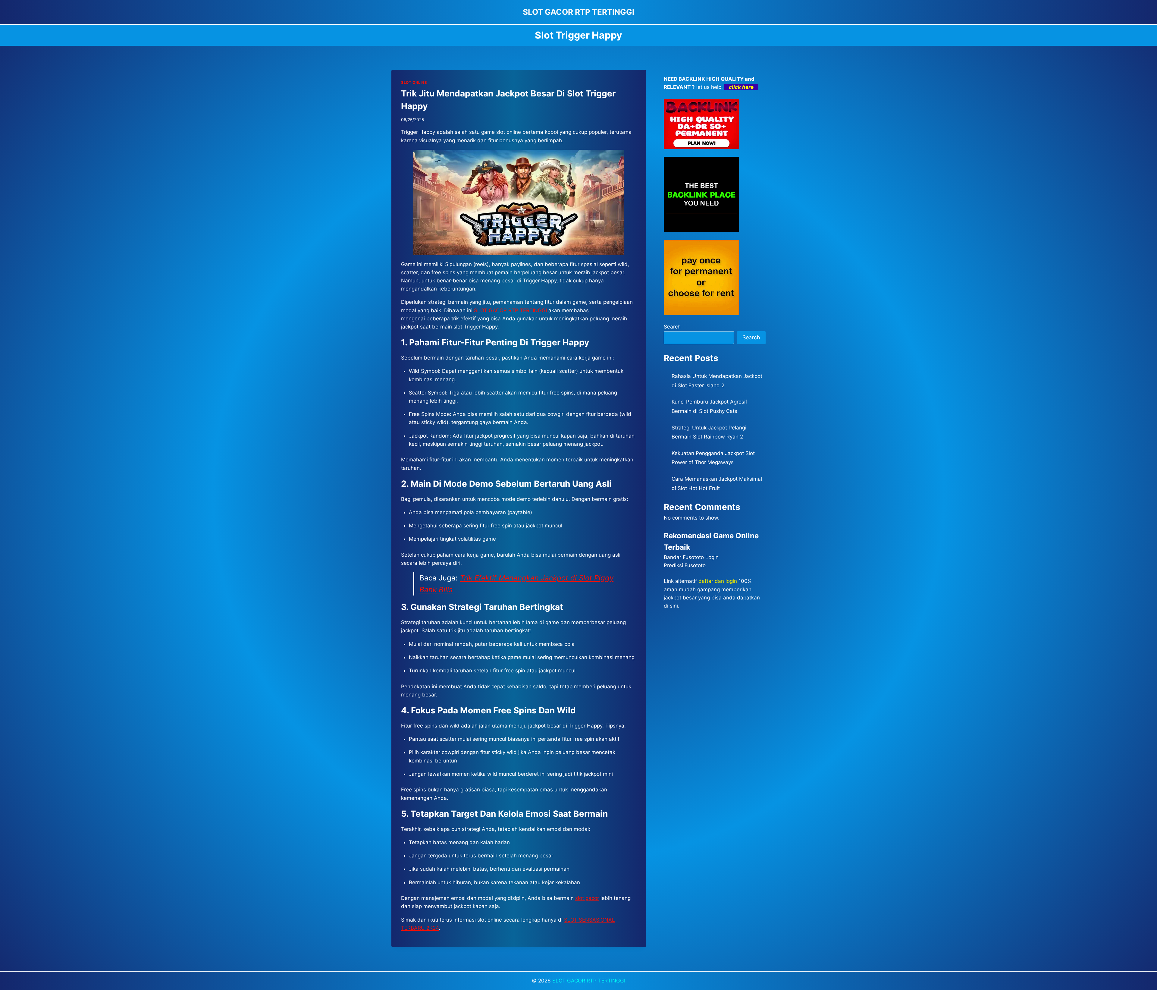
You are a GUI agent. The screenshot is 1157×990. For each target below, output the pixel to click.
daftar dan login (717, 581)
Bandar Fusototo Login (691, 557)
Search (672, 327)
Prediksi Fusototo (685, 565)
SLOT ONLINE (414, 82)
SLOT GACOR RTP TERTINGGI (510, 310)
